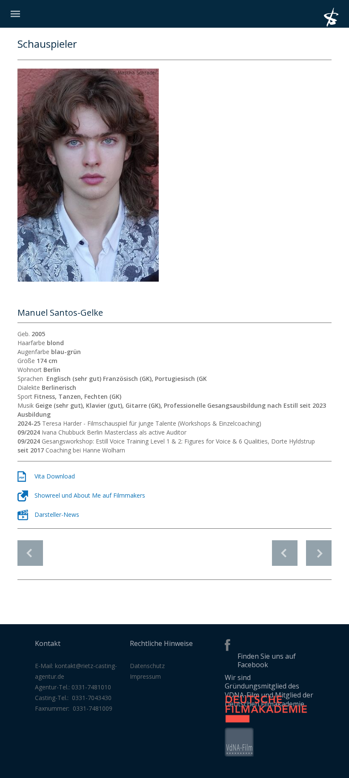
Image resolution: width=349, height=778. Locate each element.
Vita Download (54, 476)
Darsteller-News (56, 514)
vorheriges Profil (285, 549)
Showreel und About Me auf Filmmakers (89, 495)
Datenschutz (147, 666)
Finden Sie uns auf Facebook (266, 660)
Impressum (145, 676)
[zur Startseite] (336, 24)
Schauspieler (30, 553)
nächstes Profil (319, 549)
